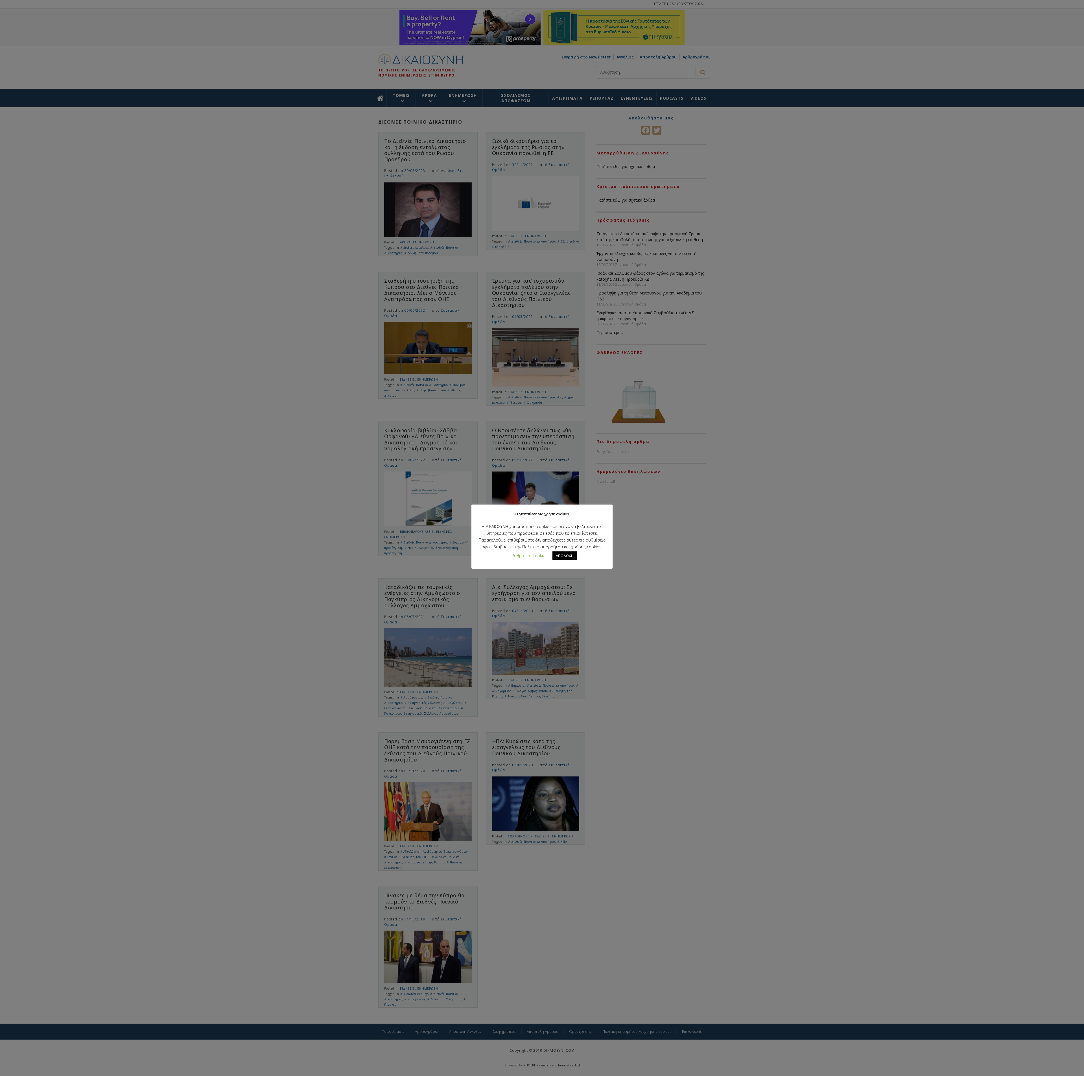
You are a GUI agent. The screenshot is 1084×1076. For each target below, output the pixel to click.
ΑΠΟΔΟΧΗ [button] (565, 555)
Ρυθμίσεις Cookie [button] (528, 555)
